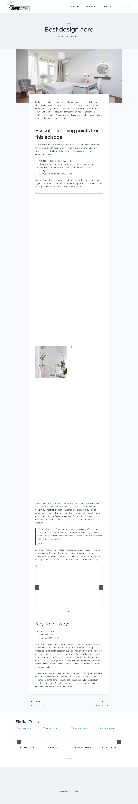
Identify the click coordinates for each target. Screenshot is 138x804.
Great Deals (109, 6)
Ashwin (62, 37)
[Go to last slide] (37, 587)
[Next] (119, 742)
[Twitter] (126, 6)
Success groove (26, 747)
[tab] (68, 611)
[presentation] (27, 735)
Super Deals (74, 6)
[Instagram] (130, 6)
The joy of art (53, 747)
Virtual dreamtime (37, 703)
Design (69, 23)
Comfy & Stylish (102, 703)
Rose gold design (83, 747)
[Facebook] (121, 6)
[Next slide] (101, 587)
